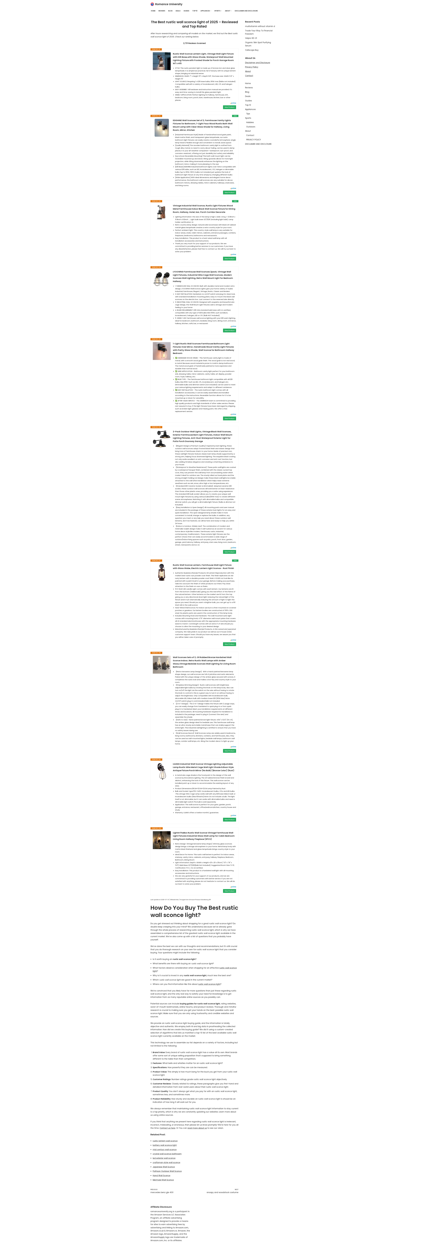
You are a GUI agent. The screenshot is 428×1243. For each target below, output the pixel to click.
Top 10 (194, 11)
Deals (178, 11)
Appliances (250, 109)
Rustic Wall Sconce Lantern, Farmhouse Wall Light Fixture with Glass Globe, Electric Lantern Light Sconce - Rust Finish (203, 567)
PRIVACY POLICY (253, 139)
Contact (249, 75)
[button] (210, 10)
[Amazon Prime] (233, 103)
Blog (170, 11)
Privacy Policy (251, 67)
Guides (186, 11)
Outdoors (250, 126)
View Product (229, 107)
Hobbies (250, 122)
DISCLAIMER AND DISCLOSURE (246, 11)
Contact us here (167, 1128)
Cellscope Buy (252, 50)
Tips (248, 113)
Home (153, 11)
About (248, 71)
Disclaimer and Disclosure (257, 62)
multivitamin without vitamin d (260, 26)
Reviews (161, 11)
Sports (248, 118)
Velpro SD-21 (251, 38)
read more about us (197, 1128)
